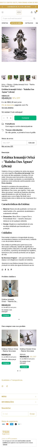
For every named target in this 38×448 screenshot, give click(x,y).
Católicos (29, 23)
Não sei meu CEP (7, 146)
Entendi (5, 444)
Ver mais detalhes (7, 108)
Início (3, 84)
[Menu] (2, 12)
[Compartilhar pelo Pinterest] (11, 270)
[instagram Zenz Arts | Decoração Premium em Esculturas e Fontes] (2, 386)
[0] (35, 12)
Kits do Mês (16, 23)
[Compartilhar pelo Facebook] (6, 270)
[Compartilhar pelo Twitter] (8, 270)
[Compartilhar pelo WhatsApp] (3, 270)
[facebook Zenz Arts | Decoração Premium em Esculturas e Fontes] (7, 386)
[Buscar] (34, 18)
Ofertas (5, 23)
